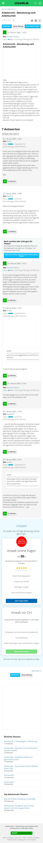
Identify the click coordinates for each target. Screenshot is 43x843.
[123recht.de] (22, 3)
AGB (24, 838)
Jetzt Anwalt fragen (32, 26)
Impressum (22, 840)
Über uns (18, 838)
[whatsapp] (39, 20)
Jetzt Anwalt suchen (21, 652)
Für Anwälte (31, 840)
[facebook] (35, 20)
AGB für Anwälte (33, 838)
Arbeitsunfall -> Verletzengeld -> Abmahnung (20, 741)
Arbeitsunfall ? (9, 782)
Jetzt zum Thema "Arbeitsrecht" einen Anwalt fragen (22, 255)
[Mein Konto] (40, 3)
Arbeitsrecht (11, 9)
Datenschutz (11, 840)
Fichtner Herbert (13, 37)
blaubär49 (10, 414)
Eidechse (10, 196)
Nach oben (36, 671)
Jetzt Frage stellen (21, 601)
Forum (4, 9)
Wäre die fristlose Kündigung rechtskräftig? (19, 799)
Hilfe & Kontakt (8, 838)
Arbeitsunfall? (9, 775)
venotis (9, 141)
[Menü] (3, 3)
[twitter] (32, 20)
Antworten (7, 26)
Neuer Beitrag (18, 26)
